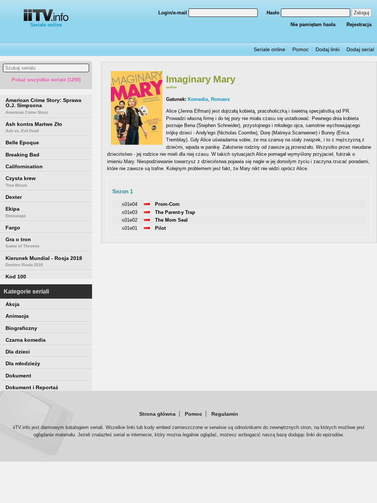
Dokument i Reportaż (32, 387)
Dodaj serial (360, 49)
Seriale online (46, 25)
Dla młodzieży (23, 363)
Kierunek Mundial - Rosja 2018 (44, 261)
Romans (220, 99)
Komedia (198, 99)
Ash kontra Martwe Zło (34, 127)
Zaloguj (361, 12)
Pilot (160, 228)
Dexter (14, 197)
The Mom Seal (171, 220)
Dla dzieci (18, 352)
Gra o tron (22, 242)
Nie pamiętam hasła (312, 24)
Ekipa (16, 212)
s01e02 (129, 220)
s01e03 (129, 212)
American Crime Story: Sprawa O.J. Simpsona (43, 106)
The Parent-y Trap (175, 212)
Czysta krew (21, 181)
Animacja (17, 316)
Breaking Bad (22, 155)
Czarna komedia (26, 340)
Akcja (13, 304)
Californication (24, 166)
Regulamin (224, 414)
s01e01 (129, 228)
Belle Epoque (22, 142)
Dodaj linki (327, 49)
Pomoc (300, 49)
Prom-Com (167, 204)
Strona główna (157, 414)
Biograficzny (21, 328)
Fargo (13, 228)
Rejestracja (358, 24)
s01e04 (129, 204)
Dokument (18, 376)
